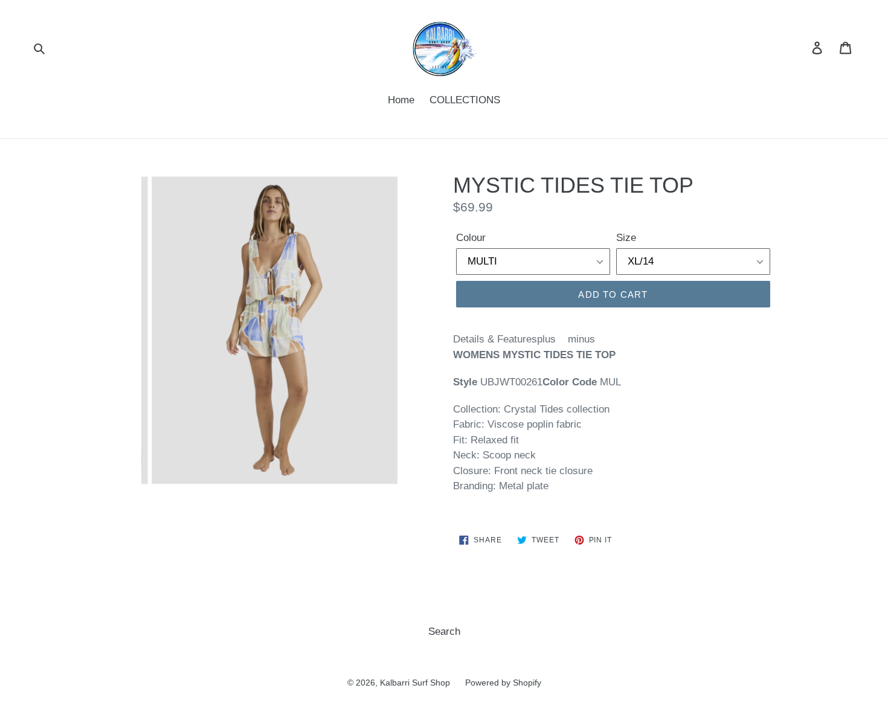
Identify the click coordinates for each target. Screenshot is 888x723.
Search (444, 631)
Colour (471, 237)
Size (626, 237)
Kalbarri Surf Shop (415, 682)
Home (401, 100)
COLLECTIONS (465, 100)
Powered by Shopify (503, 682)
